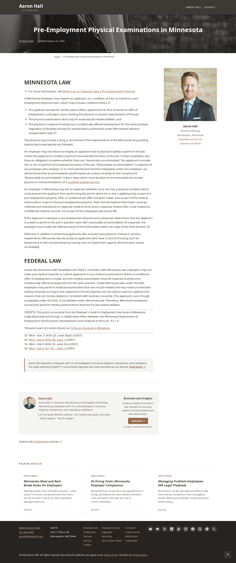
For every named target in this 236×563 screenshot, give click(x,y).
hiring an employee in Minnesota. (90, 328)
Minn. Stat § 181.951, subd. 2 (47, 348)
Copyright (107, 532)
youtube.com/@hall (190, 143)
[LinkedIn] (172, 529)
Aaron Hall (193, 7)
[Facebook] (193, 529)
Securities (107, 536)
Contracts (130, 527)
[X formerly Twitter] (164, 529)
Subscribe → (138, 420)
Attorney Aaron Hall (29, 527)
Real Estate (131, 536)
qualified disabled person (84, 182)
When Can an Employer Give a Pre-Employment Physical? (99, 91)
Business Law (90, 527)
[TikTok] (179, 529)
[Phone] (214, 529)
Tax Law (87, 536)
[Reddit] (207, 529)
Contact (210, 7)
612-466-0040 (26, 532)
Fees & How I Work (112, 540)
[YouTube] (157, 529)
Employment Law (111, 527)
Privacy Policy (140, 554)
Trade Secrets (132, 532)
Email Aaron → (137, 366)
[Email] (150, 529)
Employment (41, 441)
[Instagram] (186, 529)
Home (57, 56)
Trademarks (89, 532)
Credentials (131, 540)
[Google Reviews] (200, 529)
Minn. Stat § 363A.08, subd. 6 (47, 340)
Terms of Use (111, 554)
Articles (87, 540)
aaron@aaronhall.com (190, 139)
